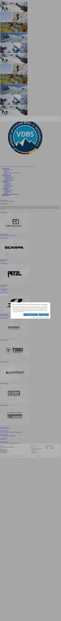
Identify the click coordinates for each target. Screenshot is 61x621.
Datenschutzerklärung (40, 317)
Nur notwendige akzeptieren (30, 314)
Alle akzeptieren (43, 314)
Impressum (47, 317)
